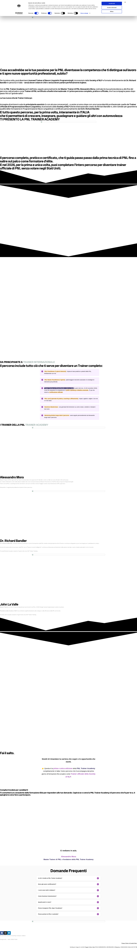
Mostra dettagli (84, 13)
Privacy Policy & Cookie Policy (129, 943)
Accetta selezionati (111, 7)
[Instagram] (5, 933)
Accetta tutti (112, 3)
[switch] (50, 13)
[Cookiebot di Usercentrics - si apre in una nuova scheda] (19, 13)
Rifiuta (111, 11)
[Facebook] (2, 933)
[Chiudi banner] (125, 2)
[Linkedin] (9, 933)
